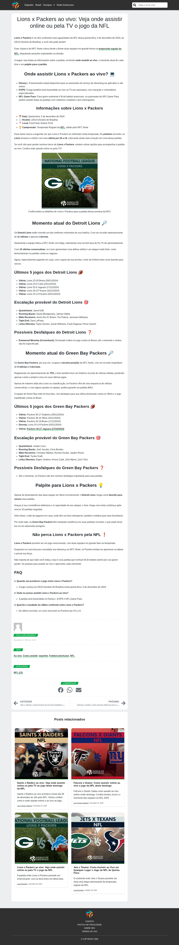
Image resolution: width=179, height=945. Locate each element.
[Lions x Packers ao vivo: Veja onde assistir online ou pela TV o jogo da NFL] (41, 838)
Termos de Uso (89, 931)
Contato (89, 921)
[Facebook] (60, 690)
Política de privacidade (89, 925)
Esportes (29, 5)
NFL (62, 127)
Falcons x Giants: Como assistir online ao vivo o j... (98, 705)
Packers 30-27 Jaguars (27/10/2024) (45, 429)
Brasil (38, 5)
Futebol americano (59, 656)
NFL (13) (18, 672)
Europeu (47, 5)
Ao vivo (18, 656)
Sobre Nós (89, 928)
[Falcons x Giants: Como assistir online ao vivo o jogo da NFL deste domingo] (97, 753)
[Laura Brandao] (18, 628)
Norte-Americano (65, 5)
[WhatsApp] (69, 690)
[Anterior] (16, 703)
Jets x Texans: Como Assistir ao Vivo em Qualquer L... (42, 705)
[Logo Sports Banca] (15, 5)
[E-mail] (78, 690)
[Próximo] (123, 703)
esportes (43, 656)
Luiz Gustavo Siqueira (24, 806)
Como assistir (30, 656)
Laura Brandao (22, 884)
